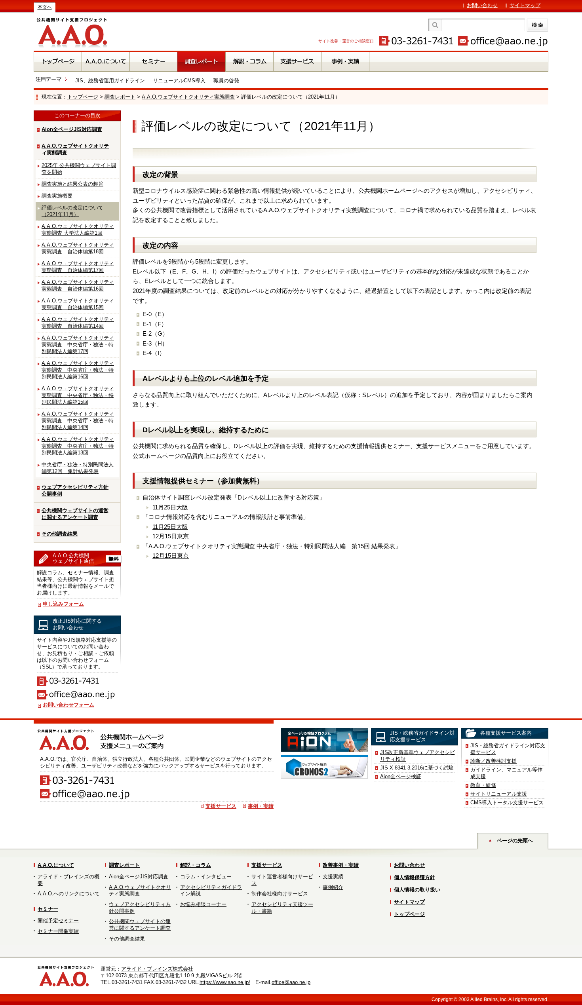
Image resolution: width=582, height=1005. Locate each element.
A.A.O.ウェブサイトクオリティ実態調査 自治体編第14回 (78, 322)
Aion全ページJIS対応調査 (72, 129)
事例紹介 (333, 887)
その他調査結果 (60, 534)
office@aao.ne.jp (291, 982)
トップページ (82, 97)
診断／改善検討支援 (493, 761)
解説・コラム (195, 865)
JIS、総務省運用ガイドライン (110, 81)
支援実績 (333, 877)
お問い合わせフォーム (68, 705)
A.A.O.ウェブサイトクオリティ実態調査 (188, 97)
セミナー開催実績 (58, 931)
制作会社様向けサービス (279, 894)
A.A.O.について (56, 865)
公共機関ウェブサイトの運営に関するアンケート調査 (75, 513)
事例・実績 (261, 806)
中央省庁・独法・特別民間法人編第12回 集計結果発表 (78, 468)
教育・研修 (483, 785)
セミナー (48, 909)
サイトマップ (525, 5)
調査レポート (120, 97)
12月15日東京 (170, 536)
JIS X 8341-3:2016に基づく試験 (417, 768)
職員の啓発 (226, 81)
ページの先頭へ (515, 841)
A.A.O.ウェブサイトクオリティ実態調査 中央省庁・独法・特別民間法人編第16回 (78, 370)
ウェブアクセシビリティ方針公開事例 (75, 490)
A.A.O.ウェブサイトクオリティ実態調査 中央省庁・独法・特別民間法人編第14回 (78, 420)
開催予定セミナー (58, 920)
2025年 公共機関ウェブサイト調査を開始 (79, 168)
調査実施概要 (57, 196)
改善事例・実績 (341, 865)
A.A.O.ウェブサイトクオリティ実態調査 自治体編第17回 (78, 266)
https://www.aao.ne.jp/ (225, 982)
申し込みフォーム (63, 604)
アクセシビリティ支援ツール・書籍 (282, 907)
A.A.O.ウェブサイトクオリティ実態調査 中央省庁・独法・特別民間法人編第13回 (78, 446)
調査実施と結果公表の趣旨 (72, 184)
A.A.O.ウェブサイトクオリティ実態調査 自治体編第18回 (78, 248)
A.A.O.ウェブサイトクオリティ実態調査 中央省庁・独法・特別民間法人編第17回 (78, 344)
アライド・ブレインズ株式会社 (157, 969)
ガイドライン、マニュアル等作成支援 (506, 773)
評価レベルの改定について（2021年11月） (72, 211)
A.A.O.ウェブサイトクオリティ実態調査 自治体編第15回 (78, 304)
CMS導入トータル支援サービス (507, 803)
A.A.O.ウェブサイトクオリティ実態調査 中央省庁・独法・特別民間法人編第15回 (78, 395)
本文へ (45, 7)
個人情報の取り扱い (417, 890)
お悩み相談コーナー (203, 904)
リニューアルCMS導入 (179, 81)
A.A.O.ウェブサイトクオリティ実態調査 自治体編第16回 (78, 285)
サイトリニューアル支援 (498, 794)
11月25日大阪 (170, 507)
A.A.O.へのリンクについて (69, 894)
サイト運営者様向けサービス (282, 880)
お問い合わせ (482, 5)
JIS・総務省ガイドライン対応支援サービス (507, 749)
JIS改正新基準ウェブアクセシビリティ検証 (417, 755)
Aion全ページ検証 (400, 776)
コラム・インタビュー (206, 877)
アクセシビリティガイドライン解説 (211, 890)
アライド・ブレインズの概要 (68, 880)
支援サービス (220, 806)
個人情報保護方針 (414, 877)
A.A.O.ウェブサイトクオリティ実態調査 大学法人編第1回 (78, 229)
